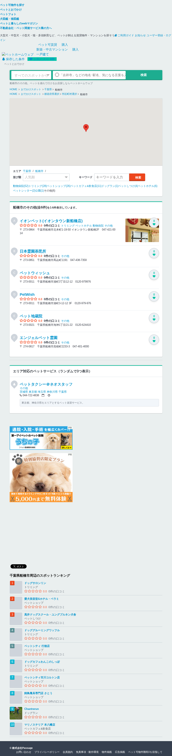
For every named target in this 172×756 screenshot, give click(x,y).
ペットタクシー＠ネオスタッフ (46, 384)
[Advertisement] (41, 532)
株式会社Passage (22, 748)
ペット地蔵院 (31, 316)
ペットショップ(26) (58, 186)
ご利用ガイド (126, 35)
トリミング (68, 225)
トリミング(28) (38, 186)
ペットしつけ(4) (128, 186)
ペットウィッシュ (35, 273)
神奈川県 (52, 391)
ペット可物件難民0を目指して (145, 752)
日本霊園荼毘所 (33, 251)
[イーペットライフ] (41, 477)
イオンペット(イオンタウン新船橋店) (51, 221)
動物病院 (98, 225)
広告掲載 (120, 752)
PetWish (27, 294)
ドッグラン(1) (110, 186)
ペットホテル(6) (147, 186)
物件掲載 (107, 752)
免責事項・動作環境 (87, 752)
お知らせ (140, 35)
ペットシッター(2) (24, 190)
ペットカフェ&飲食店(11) (86, 186)
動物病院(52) (21, 186)
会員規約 (68, 752)
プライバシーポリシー (47, 752)
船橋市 (39, 171)
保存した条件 (15, 59)
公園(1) (39, 190)
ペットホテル (84, 225)
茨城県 (24, 391)
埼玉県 (42, 391)
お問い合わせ (23, 752)
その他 (108, 225)
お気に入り (44, 59)
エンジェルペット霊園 (38, 338)
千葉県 (27, 171)
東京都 (33, 391)
